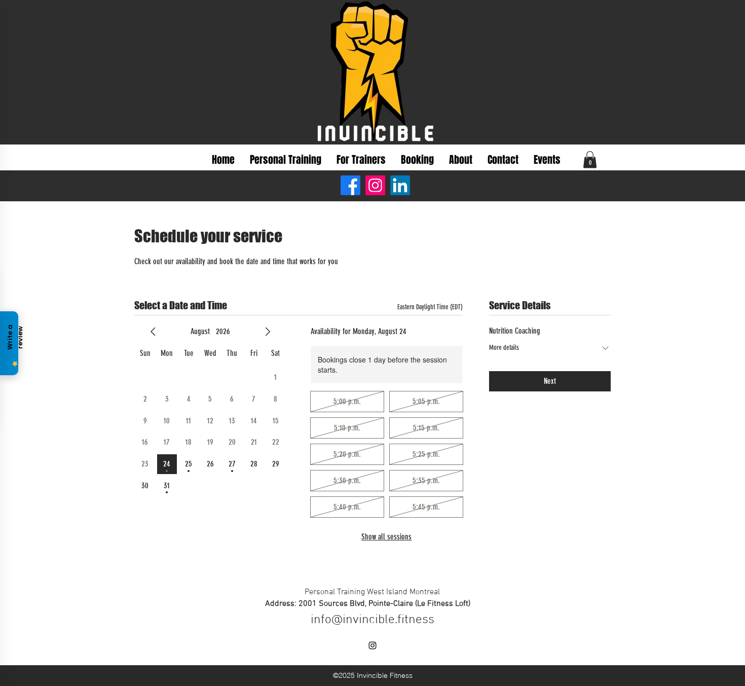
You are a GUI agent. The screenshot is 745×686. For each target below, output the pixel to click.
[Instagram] (375, 185)
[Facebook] (350, 185)
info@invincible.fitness (372, 620)
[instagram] (372, 645)
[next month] (268, 332)
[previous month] (153, 332)
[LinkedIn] (400, 185)
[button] (590, 159)
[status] (430, 307)
